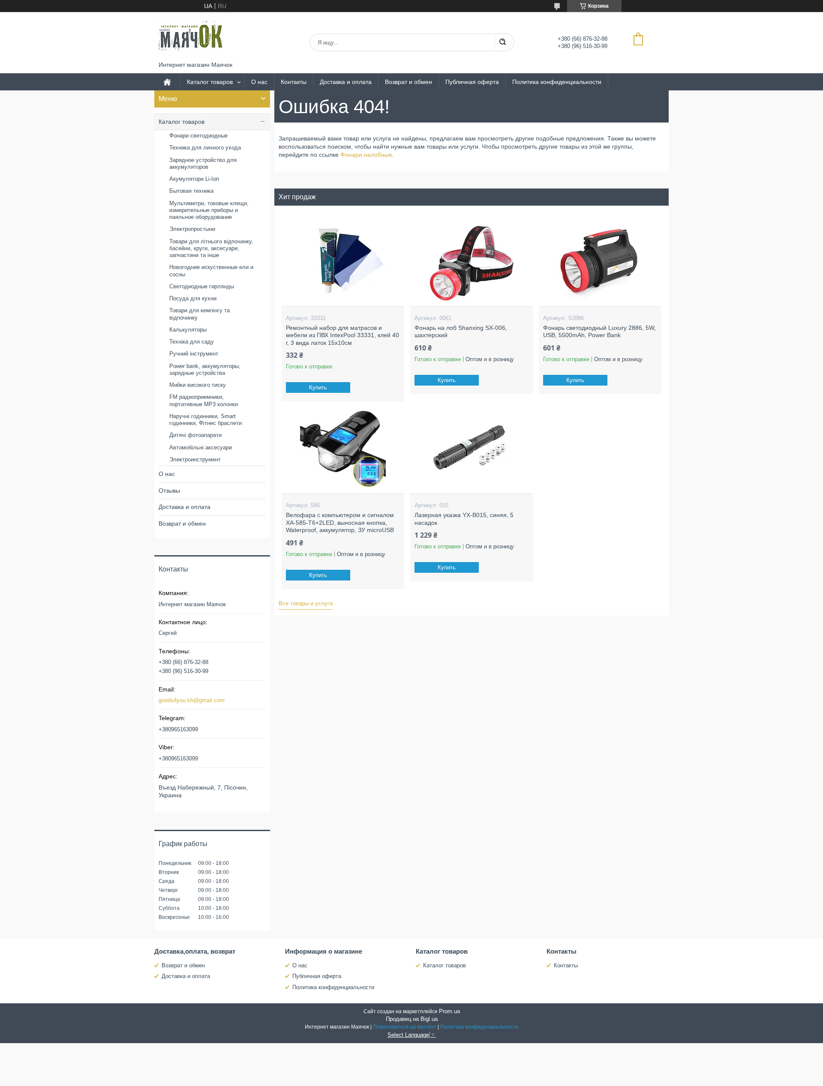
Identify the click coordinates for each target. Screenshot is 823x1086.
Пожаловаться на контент (404, 1027)
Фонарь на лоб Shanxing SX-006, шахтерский (461, 331)
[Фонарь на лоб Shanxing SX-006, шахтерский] (471, 263)
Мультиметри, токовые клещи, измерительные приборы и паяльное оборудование (209, 210)
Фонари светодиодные (198, 135)
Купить (318, 387)
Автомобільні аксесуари (200, 447)
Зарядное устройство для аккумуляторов (203, 163)
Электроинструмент (195, 459)
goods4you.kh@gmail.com (192, 700)
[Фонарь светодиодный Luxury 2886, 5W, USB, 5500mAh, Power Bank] (600, 263)
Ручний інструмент (193, 353)
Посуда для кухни (192, 298)
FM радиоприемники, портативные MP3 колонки (203, 400)
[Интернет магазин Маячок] (191, 36)
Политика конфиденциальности (556, 81)
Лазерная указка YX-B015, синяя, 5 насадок (464, 519)
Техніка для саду (191, 341)
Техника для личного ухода (205, 147)
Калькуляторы (188, 329)
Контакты (293, 81)
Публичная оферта (472, 81)
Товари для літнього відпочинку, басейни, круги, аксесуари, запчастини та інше (211, 248)
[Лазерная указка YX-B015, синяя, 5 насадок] (471, 451)
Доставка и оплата (346, 81)
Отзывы (169, 490)
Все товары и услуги (306, 603)
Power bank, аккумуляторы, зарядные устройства (204, 369)
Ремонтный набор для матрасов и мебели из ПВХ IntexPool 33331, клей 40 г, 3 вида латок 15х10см (342, 335)
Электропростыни (192, 229)
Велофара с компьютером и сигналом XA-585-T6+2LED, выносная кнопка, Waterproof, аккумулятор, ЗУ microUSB (340, 522)
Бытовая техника (191, 191)
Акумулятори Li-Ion (194, 179)
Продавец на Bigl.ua (412, 1019)
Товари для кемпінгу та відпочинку (199, 313)
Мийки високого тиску (197, 385)
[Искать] (502, 42)
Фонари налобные (366, 154)
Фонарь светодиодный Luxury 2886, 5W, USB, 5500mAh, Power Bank (599, 331)
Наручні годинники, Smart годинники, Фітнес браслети (205, 419)
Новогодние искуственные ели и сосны (211, 270)
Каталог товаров (210, 81)
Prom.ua (449, 1011)
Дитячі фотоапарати (195, 435)
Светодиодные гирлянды (201, 286)
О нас (259, 81)
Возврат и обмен (408, 81)
